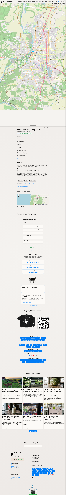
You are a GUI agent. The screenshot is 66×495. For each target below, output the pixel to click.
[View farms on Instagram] (50, 475)
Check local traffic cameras (22, 186)
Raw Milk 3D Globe (35, 458)
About (46, 1)
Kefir (31, 344)
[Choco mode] (62, 1)
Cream (23, 344)
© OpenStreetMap (40, 204)
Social (37, 1)
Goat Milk (33, 338)
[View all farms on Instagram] (31, 355)
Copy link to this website (16, 477)
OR (21, 183)
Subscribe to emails (14, 471)
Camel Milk (23, 340)
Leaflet (36, 204)
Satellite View (63, 4)
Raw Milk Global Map (33, 360)
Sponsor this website (33, 305)
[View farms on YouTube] (52, 475)
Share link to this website (16, 478)
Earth (18, 183)
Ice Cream (45, 344)
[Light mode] (63, 1)
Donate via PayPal (15, 462)
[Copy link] (44, 128)
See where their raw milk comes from (24, 158)
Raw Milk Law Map (30, 362)
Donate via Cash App (15, 463)
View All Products (35, 346)
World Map (25, 1)
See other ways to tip (15, 467)
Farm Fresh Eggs (28, 351)
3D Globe (40, 360)
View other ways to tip (33, 250)
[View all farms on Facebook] (29, 355)
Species (29, 1)
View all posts (33, 431)
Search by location (24, 360)
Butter (20, 344)
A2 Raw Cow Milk (28, 133)
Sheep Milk (37, 338)
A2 (50, 470)
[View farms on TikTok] (32, 477)
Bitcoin (44, 360)
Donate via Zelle (15, 464)
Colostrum (29, 346)
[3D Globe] (56, 1)
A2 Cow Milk (27, 338)
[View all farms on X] (35, 355)
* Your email (25, 240)
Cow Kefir (35, 344)
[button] (1, 4)
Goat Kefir (40, 344)
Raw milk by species (35, 461)
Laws (40, 1)
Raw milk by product (35, 462)
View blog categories (14, 474)
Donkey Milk (43, 338)
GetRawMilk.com (45, 204)
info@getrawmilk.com (16, 456)
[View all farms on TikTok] (36, 355)
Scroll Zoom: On (45, 196)
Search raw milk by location (36, 464)
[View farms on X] (54, 475)
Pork (36, 351)
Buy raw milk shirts (15, 468)
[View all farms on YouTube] (33, 355)
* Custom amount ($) (27, 235)
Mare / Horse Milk (36, 340)
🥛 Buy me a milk (51, 1)
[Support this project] (58, 1)
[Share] (46, 128)
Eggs (49, 472)
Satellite (46, 197)
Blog (43, 1)
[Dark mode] (60, 1)
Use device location (39, 362)
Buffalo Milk (29, 340)
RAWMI (23, 362)
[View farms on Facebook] (48, 475)
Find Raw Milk (19, 1)
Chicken (40, 351)
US (20, 183)
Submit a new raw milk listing (37, 465)
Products (33, 1)
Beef (34, 351)
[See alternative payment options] (35, 247)
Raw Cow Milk (23, 133)
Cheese (27, 344)
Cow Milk (22, 338)
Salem (24, 183)
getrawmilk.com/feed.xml (16, 475)
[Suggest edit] (48, 128)
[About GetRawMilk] (2, 487)
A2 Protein (43, 340)
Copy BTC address (15, 466)
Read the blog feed (14, 473)
